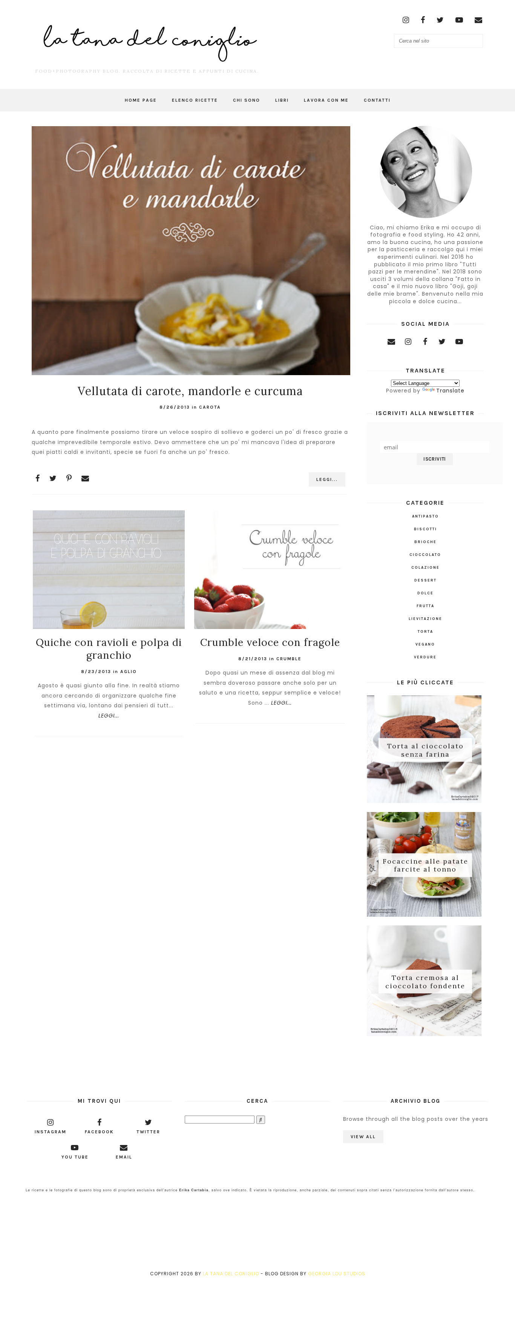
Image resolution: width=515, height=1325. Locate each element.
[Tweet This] (53, 478)
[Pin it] (69, 478)
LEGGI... (327, 479)
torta (425, 631)
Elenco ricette (195, 100)
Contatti (377, 100)
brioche (425, 542)
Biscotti (425, 529)
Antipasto (425, 516)
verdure (425, 657)
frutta (425, 606)
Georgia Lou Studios (336, 1273)
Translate (450, 390)
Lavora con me (326, 100)
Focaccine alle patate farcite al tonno (425, 864)
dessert (425, 580)
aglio (128, 671)
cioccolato (425, 555)
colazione (425, 567)
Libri (282, 100)
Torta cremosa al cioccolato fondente (425, 981)
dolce (425, 593)
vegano (425, 644)
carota (210, 407)
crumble (289, 658)
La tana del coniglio (231, 1273)
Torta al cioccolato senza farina (425, 750)
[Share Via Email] (85, 478)
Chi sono (246, 100)
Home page (141, 100)
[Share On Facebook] (37, 478)
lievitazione (425, 619)
